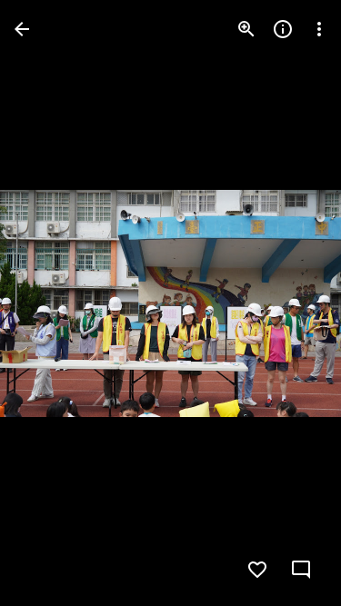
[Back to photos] (22, 29)
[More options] (319, 29)
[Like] (257, 570)
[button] (290, 303)
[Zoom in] (246, 29)
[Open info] (283, 29)
